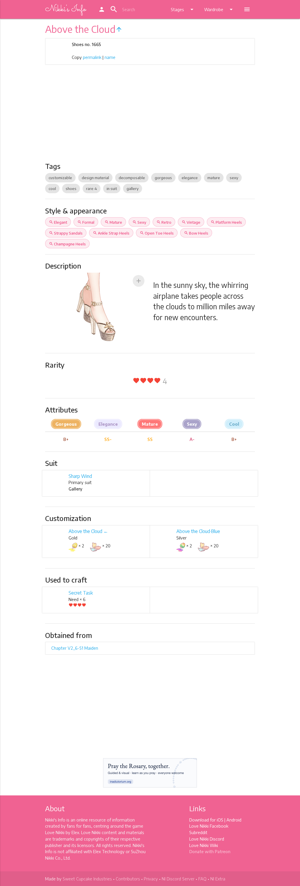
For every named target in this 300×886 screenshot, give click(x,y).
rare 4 (91, 188)
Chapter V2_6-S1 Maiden (74, 648)
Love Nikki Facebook (208, 826)
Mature (113, 222)
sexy (234, 177)
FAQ (202, 878)
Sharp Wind (80, 476)
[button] (138, 281)
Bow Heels (196, 233)
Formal (85, 222)
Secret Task (81, 593)
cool (52, 188)
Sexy (139, 222)
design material (95, 177)
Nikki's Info (65, 9)
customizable (60, 177)
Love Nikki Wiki (203, 845)
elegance (190, 177)
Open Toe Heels (157, 233)
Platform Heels (226, 222)
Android (233, 819)
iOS (220, 819)
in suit (112, 188)
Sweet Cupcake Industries (87, 878)
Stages (183, 9)
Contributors (128, 878)
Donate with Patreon (209, 851)
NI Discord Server (178, 878)
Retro (163, 222)
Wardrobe (219, 9)
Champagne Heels (67, 244)
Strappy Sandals (66, 233)
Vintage (191, 222)
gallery (133, 188)
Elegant (58, 222)
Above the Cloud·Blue (198, 531)
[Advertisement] (150, 118)
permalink (92, 57)
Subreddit (198, 832)
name (110, 57)
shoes (71, 188)
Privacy (151, 878)
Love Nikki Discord (206, 838)
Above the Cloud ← (88, 531)
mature (213, 177)
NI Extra (217, 878)
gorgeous (163, 177)
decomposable (132, 177)
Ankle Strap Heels (111, 233)
